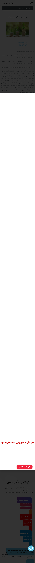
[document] (17, 281)
